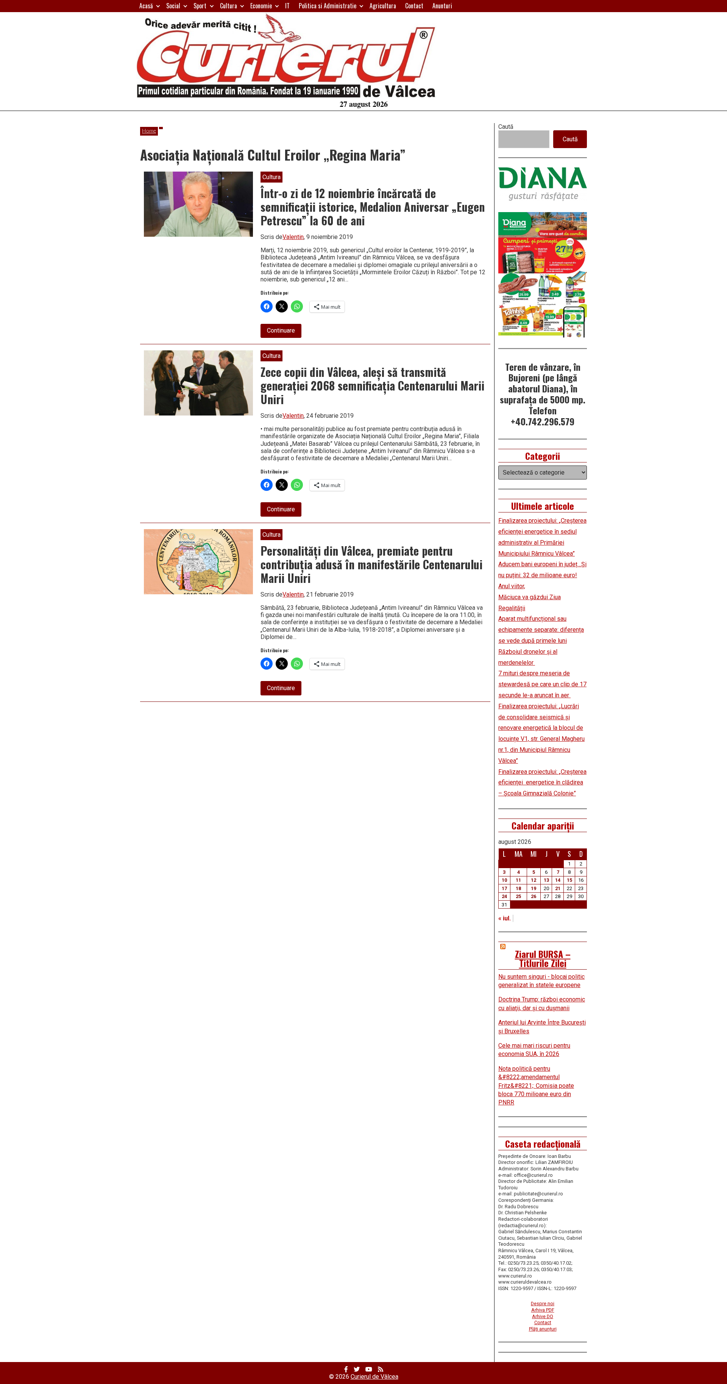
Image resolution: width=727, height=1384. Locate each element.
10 (504, 880)
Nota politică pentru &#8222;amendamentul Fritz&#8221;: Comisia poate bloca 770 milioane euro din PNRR (536, 1085)
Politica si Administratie (327, 5)
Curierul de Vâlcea (374, 1376)
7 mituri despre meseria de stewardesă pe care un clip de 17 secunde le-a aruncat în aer (542, 684)
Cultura (228, 5)
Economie (261, 5)
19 (533, 888)
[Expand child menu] (158, 6)
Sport (199, 5)
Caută (505, 126)
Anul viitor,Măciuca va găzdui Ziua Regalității (529, 597)
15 (569, 880)
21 (557, 888)
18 (518, 888)
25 (518, 896)
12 (533, 880)
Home (149, 131)
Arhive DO (542, 1316)
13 (546, 880)
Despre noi (542, 1303)
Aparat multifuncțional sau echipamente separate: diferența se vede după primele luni (541, 629)
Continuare (284, 332)
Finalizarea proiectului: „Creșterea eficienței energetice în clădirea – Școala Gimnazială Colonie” (542, 782)
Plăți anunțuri (543, 1329)
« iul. (504, 918)
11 (518, 880)
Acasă (146, 5)
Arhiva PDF (542, 1310)
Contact (414, 5)
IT (287, 5)
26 (533, 896)
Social (173, 5)
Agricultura (383, 5)
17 (504, 888)
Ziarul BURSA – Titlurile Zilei (543, 958)
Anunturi (442, 5)
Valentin (293, 237)
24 (504, 896)
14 (557, 880)
